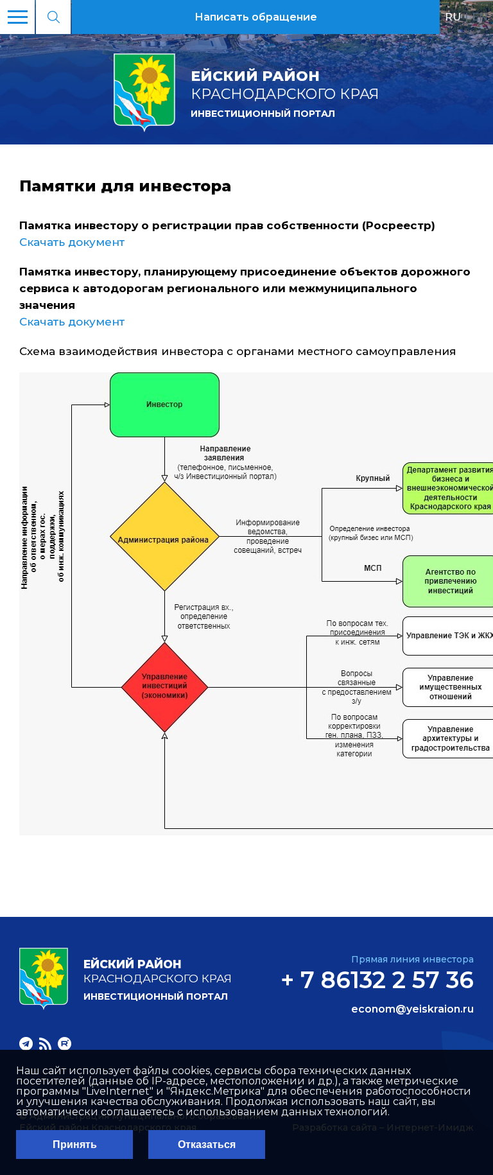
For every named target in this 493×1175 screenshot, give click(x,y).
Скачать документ (72, 242)
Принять (75, 1144)
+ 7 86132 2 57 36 (377, 979)
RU (453, 17)
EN (480, 17)
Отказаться (207, 1144)
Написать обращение (256, 17)
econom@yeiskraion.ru (412, 1009)
